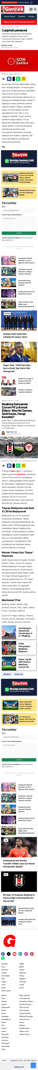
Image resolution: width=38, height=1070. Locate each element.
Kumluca (4, 1040)
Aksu (3, 998)
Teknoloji (22, 982)
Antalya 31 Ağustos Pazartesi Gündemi (25, 391)
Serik (3, 1049)
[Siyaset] (19, 352)
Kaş (2, 1025)
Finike (3, 1013)
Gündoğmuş (5, 1019)
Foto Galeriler (24, 998)
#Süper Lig (19, 674)
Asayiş (21, 970)
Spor (17, 401)
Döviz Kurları (24, 1007)
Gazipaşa (4, 1016)
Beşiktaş (21, 474)
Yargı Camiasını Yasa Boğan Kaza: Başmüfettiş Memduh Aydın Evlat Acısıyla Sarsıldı (26, 304)
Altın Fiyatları (24, 1010)
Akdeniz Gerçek (7, 27)
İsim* (4, 207)
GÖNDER (19, 233)
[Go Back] (33, 1065)
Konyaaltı (5, 1034)
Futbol (21, 985)
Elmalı (3, 1010)
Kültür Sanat (6, 991)
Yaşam (4, 982)
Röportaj (22, 973)
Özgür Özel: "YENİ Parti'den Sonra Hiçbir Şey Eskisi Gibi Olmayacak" (16, 368)
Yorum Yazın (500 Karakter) (12, 215)
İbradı (3, 1022)
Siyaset (4, 973)
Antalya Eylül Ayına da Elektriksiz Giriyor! (26, 293)
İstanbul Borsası (25, 1004)
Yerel (17, 27)
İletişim (22, 1025)
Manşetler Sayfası (26, 1001)
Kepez (3, 1031)
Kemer (4, 1028)
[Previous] (2, 22)
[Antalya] (19, 320)
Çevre (21, 988)
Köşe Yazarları (24, 995)
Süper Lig (14, 471)
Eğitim (21, 967)
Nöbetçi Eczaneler (26, 1016)
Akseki (3, 995)
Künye (21, 1022)
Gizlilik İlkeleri (24, 1028)
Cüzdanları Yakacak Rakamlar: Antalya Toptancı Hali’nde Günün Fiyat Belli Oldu (26, 271)
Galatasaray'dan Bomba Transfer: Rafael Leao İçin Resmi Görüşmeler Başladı (19, 863)
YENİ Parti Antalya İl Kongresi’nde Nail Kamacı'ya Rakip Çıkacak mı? (25, 381)
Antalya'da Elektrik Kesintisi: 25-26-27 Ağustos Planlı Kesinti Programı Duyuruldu (26, 260)
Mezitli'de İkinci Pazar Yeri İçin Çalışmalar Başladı (26, 910)
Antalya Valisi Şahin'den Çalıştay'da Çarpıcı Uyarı (27, 921)
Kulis (3, 967)
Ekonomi (4, 970)
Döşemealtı (5, 1007)
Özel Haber (5, 976)
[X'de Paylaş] (14, 79)
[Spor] (19, 847)
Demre (4, 1004)
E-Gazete (21, 2)
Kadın (3, 988)
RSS (5, 1060)
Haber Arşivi (24, 1031)
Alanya (4, 1001)
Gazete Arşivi (24, 1034)
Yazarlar (26, 2)
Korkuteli (4, 1037)
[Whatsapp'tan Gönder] (18, 79)
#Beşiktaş (7, 674)
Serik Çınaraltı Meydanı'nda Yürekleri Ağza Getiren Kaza (18, 22)
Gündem (4, 964)
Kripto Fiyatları (25, 1013)
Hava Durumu (24, 1019)
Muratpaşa (5, 1046)
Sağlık (21, 964)
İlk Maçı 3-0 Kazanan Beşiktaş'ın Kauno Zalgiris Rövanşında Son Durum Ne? (19, 898)
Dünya (21, 976)
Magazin (22, 979)
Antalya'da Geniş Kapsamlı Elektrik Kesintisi (24, 282)
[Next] (34, 22)
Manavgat (5, 1043)
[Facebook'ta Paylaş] (9, 79)
